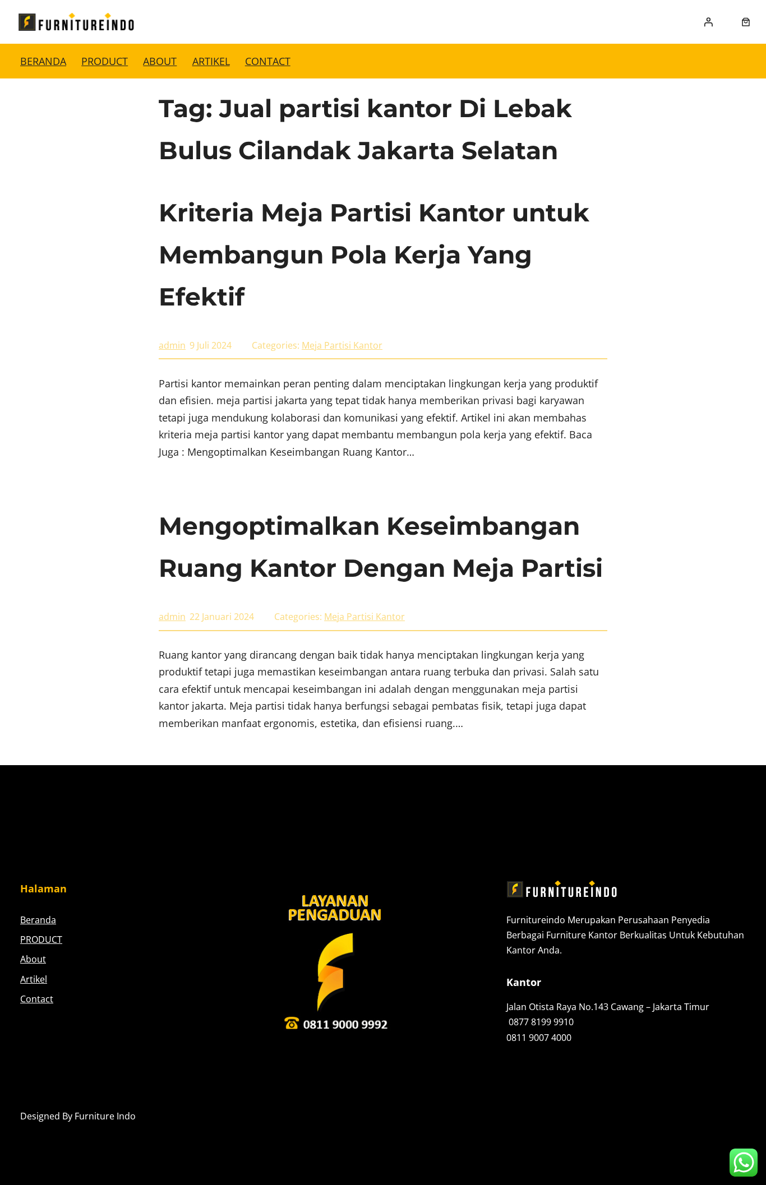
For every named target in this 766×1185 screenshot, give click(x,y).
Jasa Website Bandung (699, 1116)
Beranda (43, 61)
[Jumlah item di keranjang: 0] (746, 22)
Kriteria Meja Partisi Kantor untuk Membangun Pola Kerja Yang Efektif (374, 254)
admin (172, 345)
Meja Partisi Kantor (342, 345)
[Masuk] (708, 22)
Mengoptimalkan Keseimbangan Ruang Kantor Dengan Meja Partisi (381, 547)
